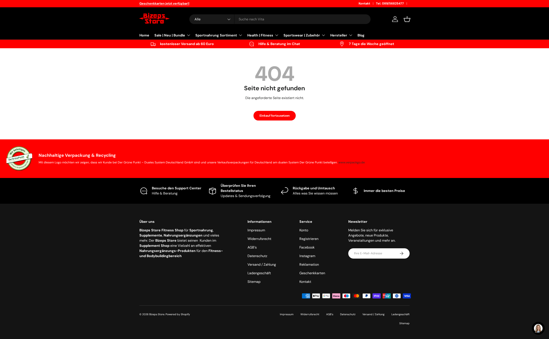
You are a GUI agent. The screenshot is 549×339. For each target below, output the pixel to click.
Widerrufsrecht (259, 239)
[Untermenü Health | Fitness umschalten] (276, 35)
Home (144, 35)
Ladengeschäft (259, 273)
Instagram (307, 256)
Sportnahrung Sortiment (216, 35)
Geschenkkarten (312, 273)
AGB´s (252, 247)
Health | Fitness (260, 35)
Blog (361, 35)
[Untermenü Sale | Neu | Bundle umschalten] (188, 35)
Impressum (256, 230)
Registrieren (308, 239)
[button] (407, 19)
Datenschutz (257, 256)
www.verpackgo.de (351, 162)
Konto (303, 230)
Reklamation (309, 264)
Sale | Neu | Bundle (169, 35)
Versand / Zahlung (261, 264)
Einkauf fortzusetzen (274, 116)
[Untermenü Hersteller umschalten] (350, 35)
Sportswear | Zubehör (302, 35)
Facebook (307, 247)
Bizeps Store (156, 314)
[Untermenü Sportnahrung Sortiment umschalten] (240, 35)
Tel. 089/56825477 (390, 3)
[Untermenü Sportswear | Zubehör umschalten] (323, 35)
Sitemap (254, 281)
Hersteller (338, 35)
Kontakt (364, 3)
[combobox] (280, 19)
